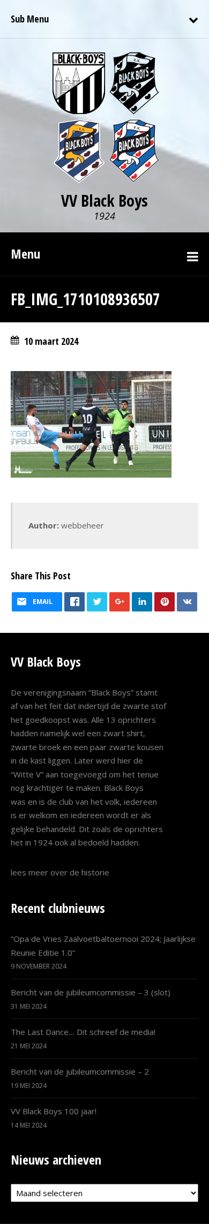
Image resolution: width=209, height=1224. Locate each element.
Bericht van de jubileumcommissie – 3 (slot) (90, 992)
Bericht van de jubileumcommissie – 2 (80, 1071)
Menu (25, 253)
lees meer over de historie (60, 872)
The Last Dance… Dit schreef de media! (83, 1031)
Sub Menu (30, 18)
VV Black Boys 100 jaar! (53, 1111)
